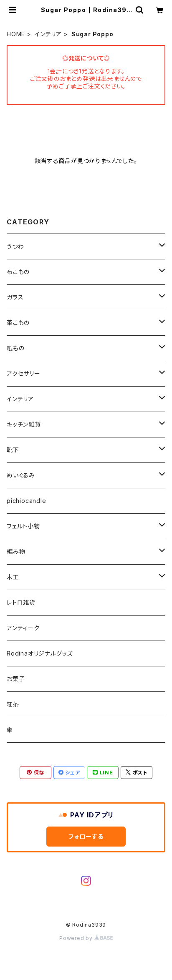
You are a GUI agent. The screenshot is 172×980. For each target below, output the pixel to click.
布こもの (18, 271)
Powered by (76, 938)
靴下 (13, 449)
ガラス (15, 297)
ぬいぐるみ (21, 475)
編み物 (16, 551)
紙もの (15, 348)
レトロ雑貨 (21, 602)
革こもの (18, 322)
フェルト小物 (23, 526)
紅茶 (13, 704)
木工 (13, 576)
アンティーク (23, 627)
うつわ (15, 246)
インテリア (48, 34)
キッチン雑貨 (24, 424)
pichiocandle (26, 500)
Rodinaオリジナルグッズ (40, 653)
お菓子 (16, 678)
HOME (16, 34)
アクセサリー (23, 373)
